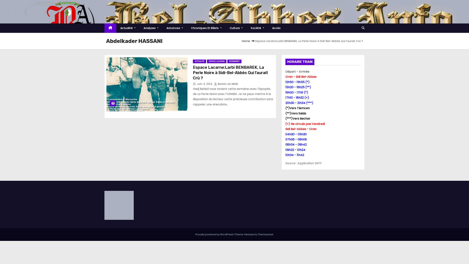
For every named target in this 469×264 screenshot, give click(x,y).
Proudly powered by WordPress (214, 234)
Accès (276, 28)
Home (246, 41)
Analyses (150, 28)
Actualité (127, 28)
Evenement (234, 61)
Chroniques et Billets (205, 28)
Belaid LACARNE (227, 84)
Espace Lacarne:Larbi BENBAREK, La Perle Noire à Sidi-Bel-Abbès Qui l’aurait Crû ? (230, 73)
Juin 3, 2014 (205, 84)
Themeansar (265, 234)
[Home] (110, 28)
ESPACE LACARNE (217, 61)
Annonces (174, 28)
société (256, 28)
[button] (363, 28)
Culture (235, 28)
